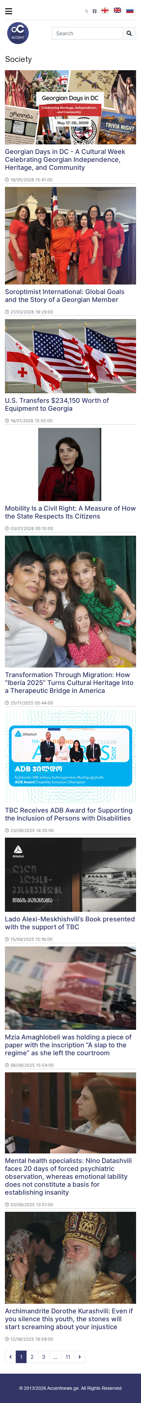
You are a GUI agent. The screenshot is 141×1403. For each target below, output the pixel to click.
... (55, 1357)
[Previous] (10, 1357)
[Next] (79, 1357)
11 (68, 1357)
